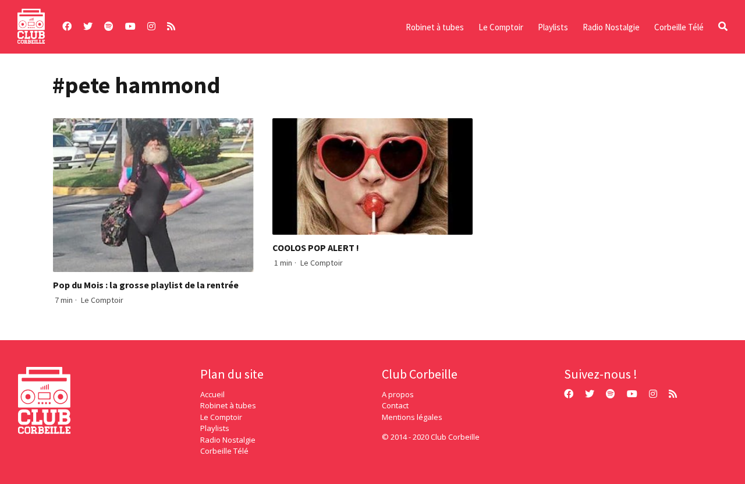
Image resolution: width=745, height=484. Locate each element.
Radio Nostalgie (611, 27)
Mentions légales (412, 417)
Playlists (553, 27)
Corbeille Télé (679, 27)
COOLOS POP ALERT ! (315, 247)
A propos (398, 394)
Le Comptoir (500, 27)
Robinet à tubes (435, 27)
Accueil (212, 394)
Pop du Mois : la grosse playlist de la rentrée (146, 285)
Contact (395, 405)
